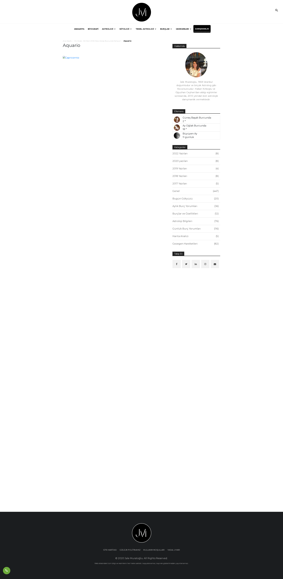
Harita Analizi (195, 236)
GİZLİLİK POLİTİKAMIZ (130, 550)
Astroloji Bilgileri (195, 221)
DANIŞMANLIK (202, 29)
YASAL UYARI (173, 550)
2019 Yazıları (195, 168)
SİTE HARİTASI (110, 550)
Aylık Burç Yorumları (195, 206)
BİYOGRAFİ (93, 29)
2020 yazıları (195, 161)
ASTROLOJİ (107, 29)
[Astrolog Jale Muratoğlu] (141, 12)
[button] (276, 10)
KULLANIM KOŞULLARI (153, 550)
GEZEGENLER (182, 29)
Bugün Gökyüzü (195, 198)
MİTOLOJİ (124, 29)
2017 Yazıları (195, 183)
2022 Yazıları (195, 153)
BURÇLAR (165, 29)
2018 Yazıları (195, 176)
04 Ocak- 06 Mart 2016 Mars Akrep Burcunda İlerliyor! (97, 41)
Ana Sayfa (67, 41)
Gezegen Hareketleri (195, 243)
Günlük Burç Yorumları (195, 228)
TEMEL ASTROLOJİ (145, 29)
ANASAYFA (79, 29)
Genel (195, 191)
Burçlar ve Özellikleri (195, 213)
